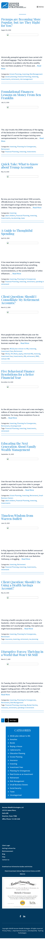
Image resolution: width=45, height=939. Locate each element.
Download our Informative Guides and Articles (17, 866)
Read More (37, 207)
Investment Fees (7, 351)
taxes (23, 218)
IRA (25, 356)
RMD (37, 356)
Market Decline (32, 705)
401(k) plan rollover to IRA (19, 349)
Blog (3, 854)
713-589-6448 (16, 819)
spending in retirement (25, 708)
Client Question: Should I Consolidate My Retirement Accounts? (20, 299)
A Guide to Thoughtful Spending (16, 232)
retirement (15, 79)
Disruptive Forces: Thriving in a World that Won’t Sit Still (22, 653)
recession (4, 708)
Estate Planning (15, 74)
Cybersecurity (15, 750)
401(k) (7, 354)
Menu (41, 7)
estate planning (11, 77)
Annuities (13, 739)
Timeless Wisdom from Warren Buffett (17, 517)
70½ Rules (14, 354)
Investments (5, 79)
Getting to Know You (8, 848)
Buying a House (16, 746)
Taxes (12, 791)
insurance (8, 639)
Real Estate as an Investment (21, 774)
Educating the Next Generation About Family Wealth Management (18, 446)
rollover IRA (5, 359)
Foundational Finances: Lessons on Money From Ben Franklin (21, 94)
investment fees (7, 356)
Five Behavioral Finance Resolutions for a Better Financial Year (18, 374)
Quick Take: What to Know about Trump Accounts (19, 165)
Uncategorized (15, 426)
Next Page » (13, 720)
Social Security (15, 788)
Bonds (12, 743)
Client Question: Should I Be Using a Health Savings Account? (21, 585)
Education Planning (17, 753)
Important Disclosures (20, 931)
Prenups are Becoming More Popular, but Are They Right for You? (21, 22)
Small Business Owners (19, 784)
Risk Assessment (7, 851)
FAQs (3, 857)
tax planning (15, 218)
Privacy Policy (6, 931)
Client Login (6, 845)
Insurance (13, 760)
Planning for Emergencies (26, 146)
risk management (26, 79)
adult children (10, 215)
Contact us (5, 860)
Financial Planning (24, 77)
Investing (25, 74)
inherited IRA (28, 354)
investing (35, 77)
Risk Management (36, 74)
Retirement (5, 149)
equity (21, 354)
